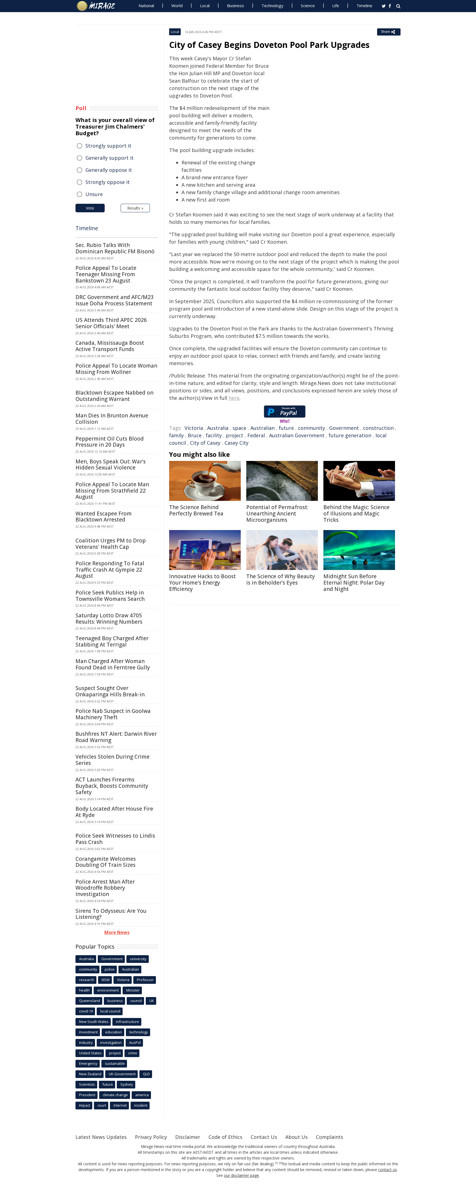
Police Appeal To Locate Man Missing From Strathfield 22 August (112, 491)
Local (205, 5)
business (115, 1000)
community (311, 428)
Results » (135, 208)
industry (86, 1042)
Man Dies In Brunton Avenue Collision (111, 418)
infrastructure (127, 1021)
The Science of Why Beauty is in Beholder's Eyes (280, 579)
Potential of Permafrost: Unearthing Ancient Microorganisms (277, 513)
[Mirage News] (98, 6)
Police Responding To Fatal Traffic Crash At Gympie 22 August (109, 570)
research (86, 979)
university (138, 958)
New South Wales (94, 1021)
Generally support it (109, 157)
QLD (146, 1073)
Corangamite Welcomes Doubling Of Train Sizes (105, 862)
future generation (350, 435)
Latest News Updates (101, 1137)
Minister (133, 990)
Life (335, 5)
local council (110, 1011)
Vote (90, 208)
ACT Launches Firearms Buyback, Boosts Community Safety (111, 786)
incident (140, 1105)
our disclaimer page (241, 1175)
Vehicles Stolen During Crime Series (112, 760)
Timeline (364, 5)
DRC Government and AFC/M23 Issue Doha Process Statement (114, 300)
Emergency (88, 1063)
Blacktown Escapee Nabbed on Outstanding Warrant (114, 396)
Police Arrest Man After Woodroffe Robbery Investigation (105, 888)
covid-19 (86, 1011)
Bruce (195, 435)
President (87, 1094)
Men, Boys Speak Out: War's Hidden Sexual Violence (110, 464)
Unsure (94, 194)
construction (378, 428)
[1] (276, 1163)
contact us (387, 1169)
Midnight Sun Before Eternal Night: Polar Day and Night (354, 583)
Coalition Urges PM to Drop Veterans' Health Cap (110, 543)
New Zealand (90, 1073)
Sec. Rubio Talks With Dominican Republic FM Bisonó (115, 248)
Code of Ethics (225, 1137)
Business (235, 5)
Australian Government (296, 435)
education (113, 1032)
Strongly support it (108, 145)
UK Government (122, 1073)
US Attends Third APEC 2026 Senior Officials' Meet (111, 323)
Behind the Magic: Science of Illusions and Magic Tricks (356, 513)
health (84, 990)
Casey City (236, 442)
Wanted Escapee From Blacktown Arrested (103, 516)
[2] (280, 1163)
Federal (256, 435)
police (110, 969)
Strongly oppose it (107, 182)
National (146, 5)
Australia (217, 428)
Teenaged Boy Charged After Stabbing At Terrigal (111, 641)
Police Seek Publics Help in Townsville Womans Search (110, 595)
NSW (106, 979)
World (177, 5)
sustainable (115, 1063)
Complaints (329, 1137)
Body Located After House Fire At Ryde (114, 812)
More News (116, 932)
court (102, 1105)
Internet (120, 1105)
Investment (88, 1032)
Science (308, 5)
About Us (296, 1137)
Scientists (87, 1084)
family (176, 435)
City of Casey (205, 442)
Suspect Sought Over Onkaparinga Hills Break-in (110, 691)
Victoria (194, 428)
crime (132, 1052)
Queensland (89, 1000)
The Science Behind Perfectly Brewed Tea (196, 510)
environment (108, 990)
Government (344, 428)
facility (214, 435)
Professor (145, 979)
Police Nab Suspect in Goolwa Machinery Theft (113, 714)
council (136, 1000)
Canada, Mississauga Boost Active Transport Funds (109, 346)
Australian (262, 428)
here (234, 398)
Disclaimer (187, 1137)
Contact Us (264, 1137)
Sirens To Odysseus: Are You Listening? (111, 914)
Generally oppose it (108, 170)
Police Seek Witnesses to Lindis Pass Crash (115, 839)
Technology (272, 5)
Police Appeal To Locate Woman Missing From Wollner (116, 369)
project (234, 435)
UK (151, 1000)
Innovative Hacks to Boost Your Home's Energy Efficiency (202, 583)
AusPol (135, 1042)
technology (138, 1032)
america (142, 1094)
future (286, 428)
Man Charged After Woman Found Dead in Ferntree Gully (112, 664)
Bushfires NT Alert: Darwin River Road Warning (116, 737)
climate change (115, 1094)
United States (90, 1052)
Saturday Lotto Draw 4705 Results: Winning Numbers (108, 618)
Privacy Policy (151, 1137)
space (239, 428)
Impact (84, 1105)
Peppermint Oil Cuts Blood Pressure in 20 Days (109, 442)
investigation (111, 1042)
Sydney (126, 1084)
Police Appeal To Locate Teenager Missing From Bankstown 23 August (105, 274)
